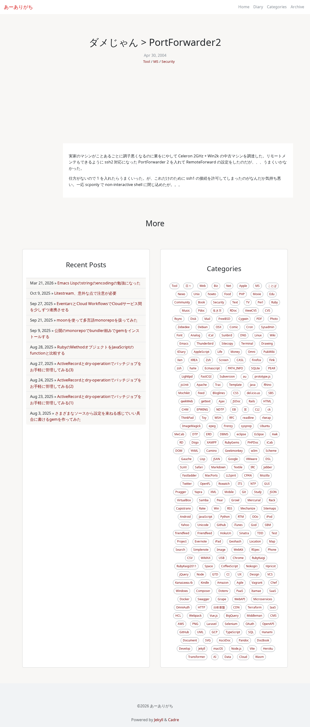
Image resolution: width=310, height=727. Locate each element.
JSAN (216, 459)
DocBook (263, 640)
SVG (208, 640)
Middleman (254, 616)
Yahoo (185, 525)
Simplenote (201, 550)
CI (227, 574)
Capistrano (183, 508)
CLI (257, 409)
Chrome (238, 558)
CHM (185, 409)
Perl (260, 302)
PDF (259, 319)
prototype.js (263, 376)
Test (274, 533)
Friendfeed (204, 533)
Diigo (195, 442)
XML (213, 492)
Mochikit (184, 393)
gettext (205, 401)
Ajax (222, 401)
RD (181, 442)
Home (243, 6)
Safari (199, 467)
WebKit (238, 550)
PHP (242, 294)
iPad (218, 541)
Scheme (271, 451)
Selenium (231, 624)
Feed (201, 393)
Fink (272, 360)
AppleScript (201, 352)
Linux (258, 335)
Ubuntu (265, 426)
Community (182, 302)
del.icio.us (253, 393)
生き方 (217, 310)
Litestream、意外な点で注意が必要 (85, 293)
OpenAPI (268, 624)
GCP (214, 632)
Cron (249, 327)
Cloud (243, 657)
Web (203, 286)
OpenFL (205, 484)
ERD (209, 434)
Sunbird (227, 335)
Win (216, 508)
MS (155, 61)
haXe (193, 368)
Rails (252, 401)
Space (209, 566)
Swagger (203, 599)
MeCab (179, 434)
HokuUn (225, 533)
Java (253, 385)
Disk (193, 319)
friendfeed (182, 533)
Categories (277, 6)
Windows (182, 591)
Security (168, 61)
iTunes (238, 525)
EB (234, 409)
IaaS (273, 607)
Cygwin (243, 319)
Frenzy (228, 426)
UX (239, 574)
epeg (212, 426)
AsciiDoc (225, 640)
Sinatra (244, 533)
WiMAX (205, 558)
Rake (202, 508)
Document (190, 640)
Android (185, 517)
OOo (255, 517)
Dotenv (223, 591)
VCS (270, 574)
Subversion (227, 376)
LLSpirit (231, 475)
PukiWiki (269, 352)
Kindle (205, 583)
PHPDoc (253, 442)
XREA (194, 360)
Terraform (255, 607)
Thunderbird (205, 343)
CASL (240, 360)
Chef (274, 583)
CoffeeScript (229, 566)
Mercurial (254, 500)
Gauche (186, 459)
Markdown (218, 467)
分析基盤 (219, 607)
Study (258, 492)
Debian (203, 327)
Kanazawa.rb (184, 583)
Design (254, 574)
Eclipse (259, 434)
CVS (267, 310)
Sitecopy (227, 343)
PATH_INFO (235, 368)
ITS (240, 484)
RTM (241, 517)
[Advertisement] (155, 107)
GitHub (184, 632)
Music (186, 310)
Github (221, 525)
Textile (238, 467)
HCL (178, 616)
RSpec (255, 550)
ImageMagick (191, 426)
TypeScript (233, 632)
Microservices (262, 599)
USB (222, 558)
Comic (234, 327)
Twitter (187, 484)
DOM (178, 451)
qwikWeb (187, 401)
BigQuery (232, 616)
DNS (243, 335)
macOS (218, 648)
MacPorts (211, 475)
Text (235, 302)
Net (228, 286)
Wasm (259, 657)
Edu (271, 294)
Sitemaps (270, 508)
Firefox (256, 360)
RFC (231, 418)
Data (228, 657)
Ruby (274, 302)
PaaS (239, 591)
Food (227, 294)
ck (269, 409)
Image (221, 550)
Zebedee (184, 327)
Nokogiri (251, 566)
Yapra (198, 492)
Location (255, 541)
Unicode (203, 525)
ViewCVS (251, 310)
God (253, 525)
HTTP (201, 607)
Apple (243, 286)
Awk (275, 434)
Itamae (256, 591)
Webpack (195, 616)
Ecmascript (212, 368)
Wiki (272, 335)
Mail (207, 319)
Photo (274, 319)
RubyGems (232, 442)
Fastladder (189, 475)
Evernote (201, 541)
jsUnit (184, 385)
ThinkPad (187, 418)
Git (244, 492)
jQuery (183, 574)
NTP (253, 484)
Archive (297, 6)
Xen (179, 360)
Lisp (202, 459)
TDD (260, 533)
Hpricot (271, 566)
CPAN (248, 475)
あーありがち (18, 7)
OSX (218, 327)
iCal (210, 335)
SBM (268, 525)
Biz (216, 286)
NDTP (220, 409)
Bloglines (219, 393)
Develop (184, 648)
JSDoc (236, 401)
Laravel (212, 624)
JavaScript (205, 517)
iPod (269, 517)
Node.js (236, 648)
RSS (229, 508)
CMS (273, 616)
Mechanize (247, 508)
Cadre (173, 719)
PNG (195, 624)
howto (212, 294)
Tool (146, 61)
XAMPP (212, 442)
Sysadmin (267, 327)
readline (248, 418)
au (244, 376)
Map (272, 541)
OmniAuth (183, 607)
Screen (223, 360)
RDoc (233, 310)
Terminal (247, 343)
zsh (179, 368)
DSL (268, 459)
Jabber (268, 467)
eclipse (241, 434)
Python (225, 517)
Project (181, 541)
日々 (188, 286)
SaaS (272, 591)
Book (201, 302)
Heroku (268, 648)
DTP (195, 434)
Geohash (235, 541)
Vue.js (214, 616)
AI (214, 657)
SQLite (255, 368)
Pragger (180, 492)
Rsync (178, 319)
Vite (252, 648)
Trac (218, 385)
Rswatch (224, 484)
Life (219, 352)
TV (247, 302)
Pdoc (201, 310)
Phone (272, 550)
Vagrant (257, 583)
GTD (215, 574)
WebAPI (239, 599)
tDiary (181, 352)
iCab (270, 442)
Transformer (196, 657)
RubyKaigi (258, 558)
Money (235, 352)
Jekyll (201, 648)
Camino (211, 451)
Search (180, 550)
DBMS (224, 434)
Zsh (208, 360)
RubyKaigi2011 (186, 566)
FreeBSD (224, 319)
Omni (251, 352)
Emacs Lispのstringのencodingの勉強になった (98, 283)
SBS (271, 393)
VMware (251, 459)
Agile (240, 583)
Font (179, 335)
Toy (204, 418)
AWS (181, 624)
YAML (194, 451)
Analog (195, 335)
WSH (218, 418)
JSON (273, 492)
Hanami (267, 632)
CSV (190, 558)
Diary (258, 6)
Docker (184, 599)
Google (233, 459)
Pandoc (244, 640)
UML (200, 632)
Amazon (222, 583)
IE (245, 409)
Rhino (267, 385)
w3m (254, 451)
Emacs (183, 343)
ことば (272, 286)
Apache (202, 385)
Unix (197, 294)
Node (200, 574)
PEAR (271, 368)
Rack (272, 500)
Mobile (229, 492)
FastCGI (206, 376)
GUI (267, 484)
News (181, 294)
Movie (257, 294)
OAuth (250, 624)
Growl (235, 500)
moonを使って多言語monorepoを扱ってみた (97, 320)
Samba (204, 500)
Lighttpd (187, 376)
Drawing (267, 343)
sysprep (246, 426)
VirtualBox (184, 500)
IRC (253, 467)
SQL (251, 632)
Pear (220, 500)
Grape (222, 599)
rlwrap (266, 418)
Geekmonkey (234, 451)
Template (235, 385)
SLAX (183, 467)
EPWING (202, 409)
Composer (203, 591)
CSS (236, 393)
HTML (267, 401)
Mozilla (265, 475)
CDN (236, 607)
